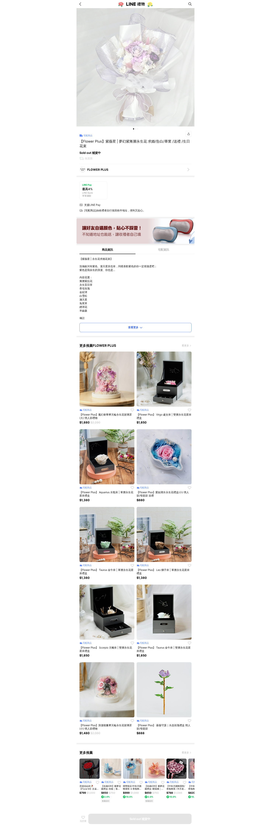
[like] (132, 410)
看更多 (185, 345)
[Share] (189, 134)
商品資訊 (107, 249)
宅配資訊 (163, 249)
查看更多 (133, 327)
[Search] (190, 4)
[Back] (81, 4)
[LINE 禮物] (135, 4)
